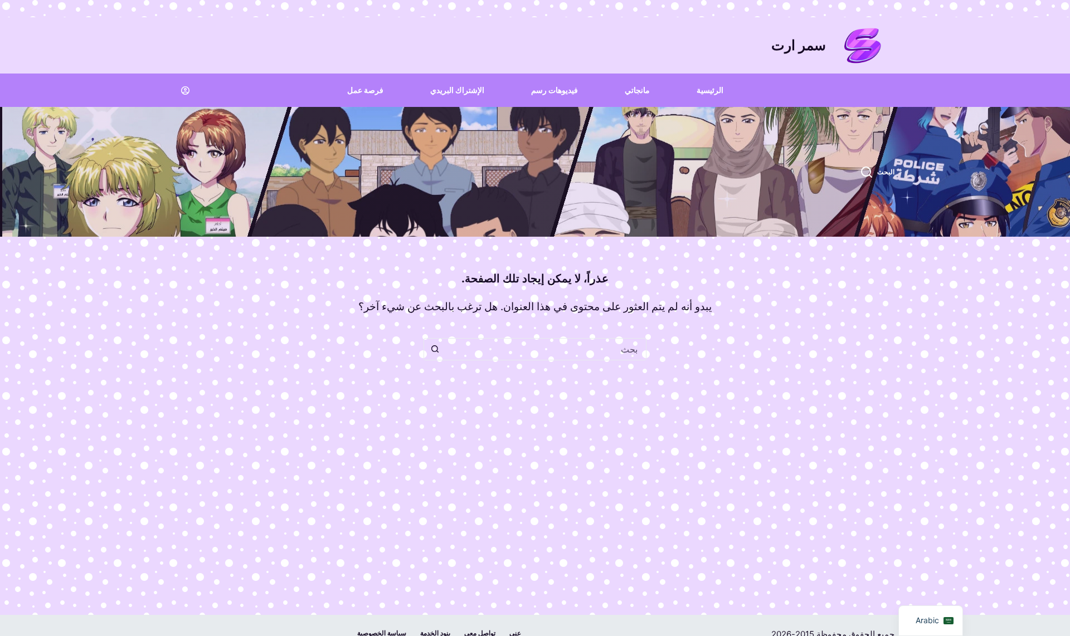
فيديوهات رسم (554, 90)
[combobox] (545, 349)
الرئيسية (710, 90)
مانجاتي (637, 90)
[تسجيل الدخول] (185, 90)
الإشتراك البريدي (457, 90)
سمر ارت (798, 45)
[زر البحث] (434, 349)
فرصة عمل (365, 90)
